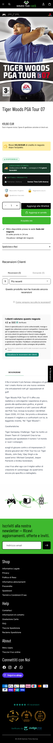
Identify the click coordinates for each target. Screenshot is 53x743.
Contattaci (7, 610)
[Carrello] (49, 4)
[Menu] (3, 4)
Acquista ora (26, 220)
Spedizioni (7, 590)
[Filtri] (5, 281)
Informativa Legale (11, 568)
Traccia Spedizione (11, 628)
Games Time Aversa (30, 739)
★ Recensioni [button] (50, 374)
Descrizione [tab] (14, 372)
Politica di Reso (9, 577)
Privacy (5, 573)
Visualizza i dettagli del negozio (20, 238)
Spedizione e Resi (10, 246)
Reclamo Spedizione (11, 632)
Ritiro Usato (7, 648)
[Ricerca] (9, 4)
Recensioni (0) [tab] (14, 273)
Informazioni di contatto (13, 615)
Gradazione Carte (10, 619)
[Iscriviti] (47, 545)
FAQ (4, 623)
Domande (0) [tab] (39, 273)
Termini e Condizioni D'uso (14, 595)
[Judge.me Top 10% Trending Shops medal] (40, 716)
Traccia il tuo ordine (11, 652)
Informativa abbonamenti (13, 582)
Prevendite (7, 586)
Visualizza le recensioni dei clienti (22, 354)
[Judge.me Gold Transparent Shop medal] (13, 716)
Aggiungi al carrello (38, 212)
